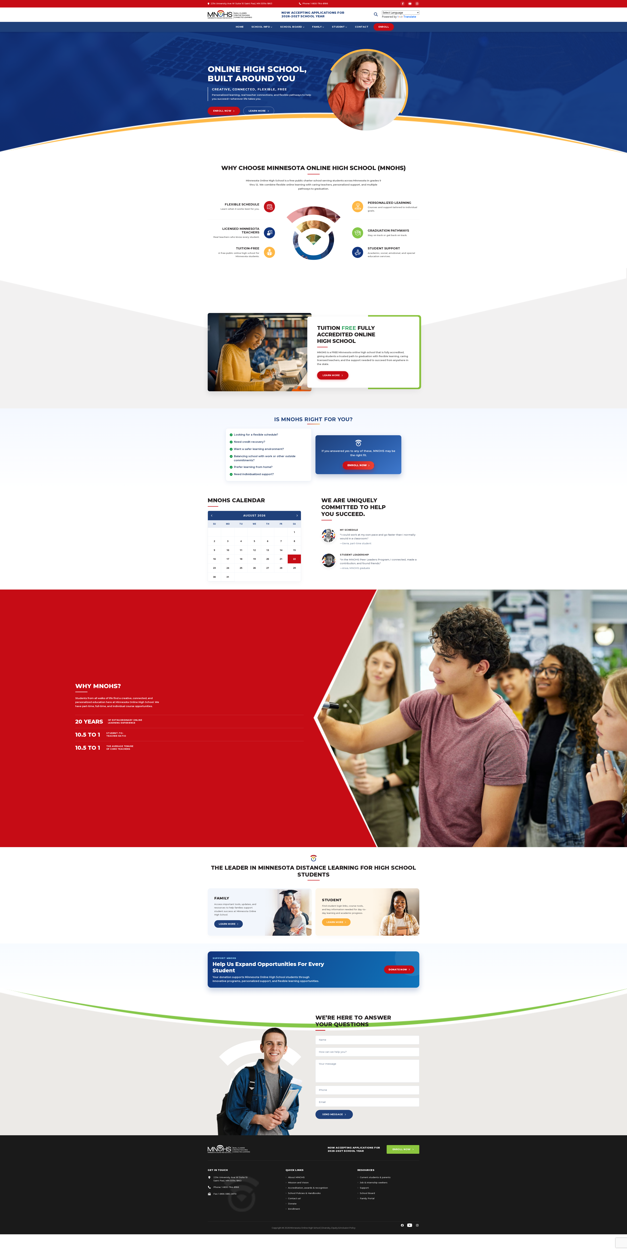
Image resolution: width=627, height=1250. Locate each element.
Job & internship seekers (373, 1182)
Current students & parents (375, 1177)
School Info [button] (260, 26)
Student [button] (338, 26)
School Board (367, 1193)
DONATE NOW (398, 969)
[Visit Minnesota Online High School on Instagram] (417, 1225)
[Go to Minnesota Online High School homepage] (230, 14)
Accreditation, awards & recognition (308, 1187)
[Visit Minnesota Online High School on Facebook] (402, 1225)
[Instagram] (417, 3)
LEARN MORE (257, 110)
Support (364, 1187)
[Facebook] (402, 3)
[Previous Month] (211, 516)
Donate (292, 1203)
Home (240, 26)
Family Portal (367, 1198)
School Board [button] (291, 26)
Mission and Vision (298, 1182)
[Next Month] (297, 516)
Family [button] (317, 26)
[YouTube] (410, 3)
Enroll (383, 26)
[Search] (376, 14)
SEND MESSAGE (332, 1114)
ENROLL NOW (222, 110)
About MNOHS (296, 1177)
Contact (362, 26)
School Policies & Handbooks (304, 1193)
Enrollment (294, 1209)
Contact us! (294, 1198)
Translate (409, 16)
